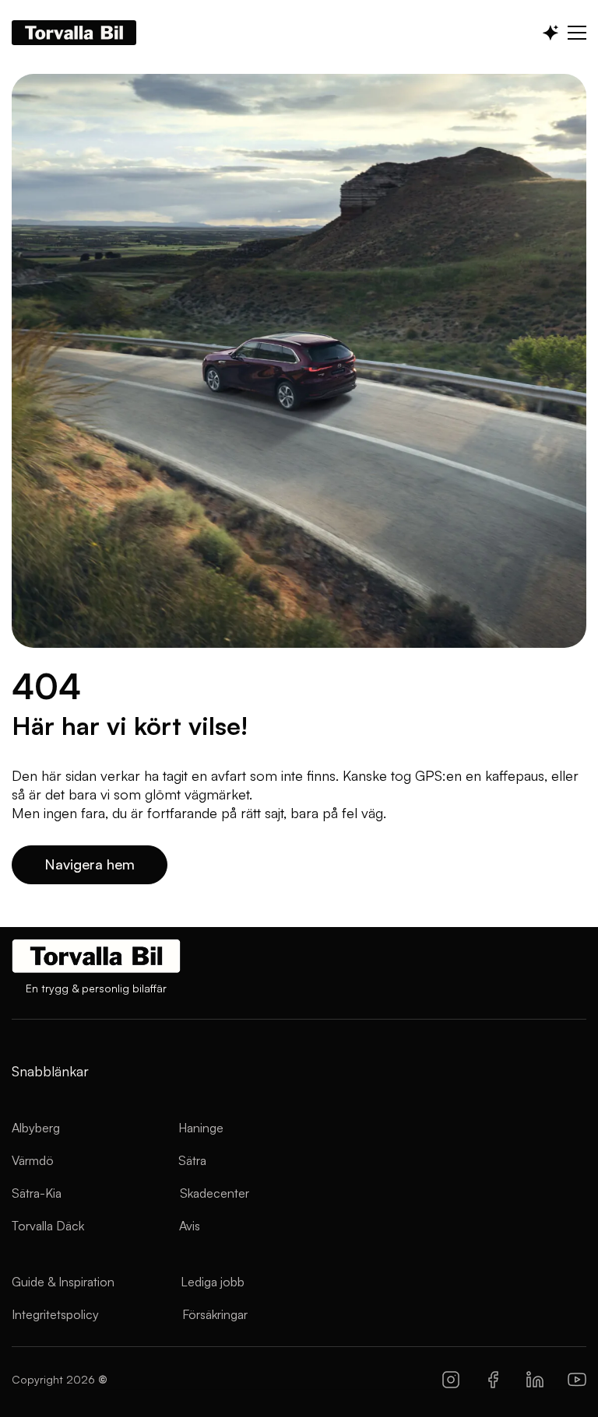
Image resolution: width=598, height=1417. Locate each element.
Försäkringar (215, 1314)
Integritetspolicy (55, 1314)
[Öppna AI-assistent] (550, 33)
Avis (189, 1225)
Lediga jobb (212, 1281)
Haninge (200, 1127)
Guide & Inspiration (63, 1281)
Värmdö (33, 1160)
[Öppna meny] (577, 33)
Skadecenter (214, 1193)
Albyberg (36, 1127)
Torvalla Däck (48, 1225)
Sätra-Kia (37, 1193)
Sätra (192, 1160)
